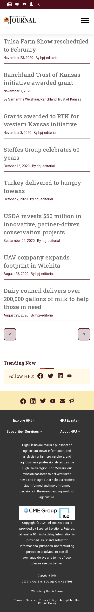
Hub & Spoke (54, 591)
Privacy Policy (48, 600)
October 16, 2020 (17, 166)
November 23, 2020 (18, 58)
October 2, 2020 (16, 199)
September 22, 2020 (19, 241)
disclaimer (54, 563)
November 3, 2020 (17, 133)
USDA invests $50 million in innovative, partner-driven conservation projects (42, 224)
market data (60, 523)
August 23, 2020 (16, 315)
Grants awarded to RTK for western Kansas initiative (41, 120)
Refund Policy (47, 603)
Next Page (84, 334)
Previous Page (10, 334)
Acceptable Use (70, 600)
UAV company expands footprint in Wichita (37, 261)
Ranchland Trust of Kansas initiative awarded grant (42, 79)
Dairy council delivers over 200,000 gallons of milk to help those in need (46, 299)
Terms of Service (25, 600)
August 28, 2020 (16, 274)
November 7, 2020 (17, 91)
